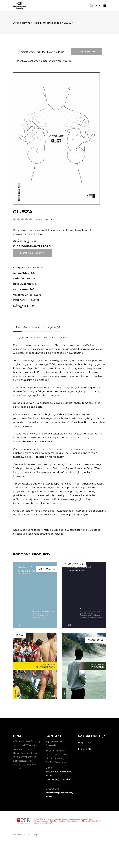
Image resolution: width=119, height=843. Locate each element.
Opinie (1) (54, 327)
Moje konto (85, 748)
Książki (37, 22)
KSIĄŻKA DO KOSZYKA (84, 617)
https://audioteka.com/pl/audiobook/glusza (38, 533)
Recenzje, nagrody (34, 327)
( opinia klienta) (43, 219)
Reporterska (28, 278)
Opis (17, 327)
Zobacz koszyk (87, 51)
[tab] (17, 327)
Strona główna (21, 22)
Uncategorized (52, 22)
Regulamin (84, 742)
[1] (98, 5)
